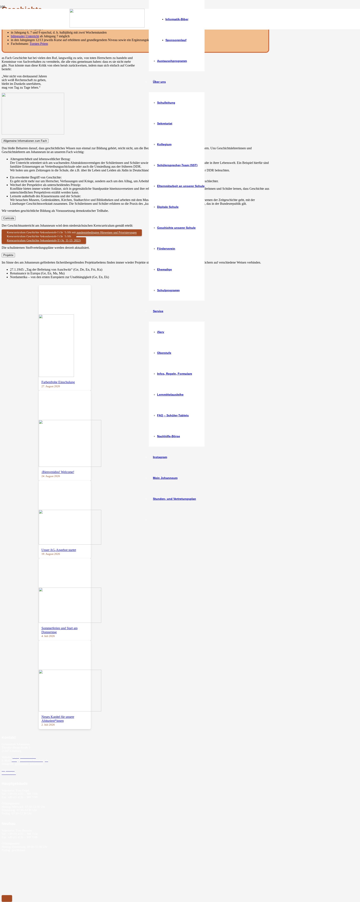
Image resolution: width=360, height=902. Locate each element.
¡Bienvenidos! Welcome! (57, 472)
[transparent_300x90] (107, 26)
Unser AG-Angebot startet (58, 550)
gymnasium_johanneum (29, 763)
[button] (7, 898)
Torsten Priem (39, 43)
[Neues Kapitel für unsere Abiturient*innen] (70, 710)
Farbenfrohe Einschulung (58, 382)
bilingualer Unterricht (25, 36)
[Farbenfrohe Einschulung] (56, 376)
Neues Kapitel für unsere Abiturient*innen (57, 718)
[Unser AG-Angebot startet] (70, 543)
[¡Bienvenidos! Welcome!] (70, 465)
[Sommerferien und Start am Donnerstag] (70, 621)
